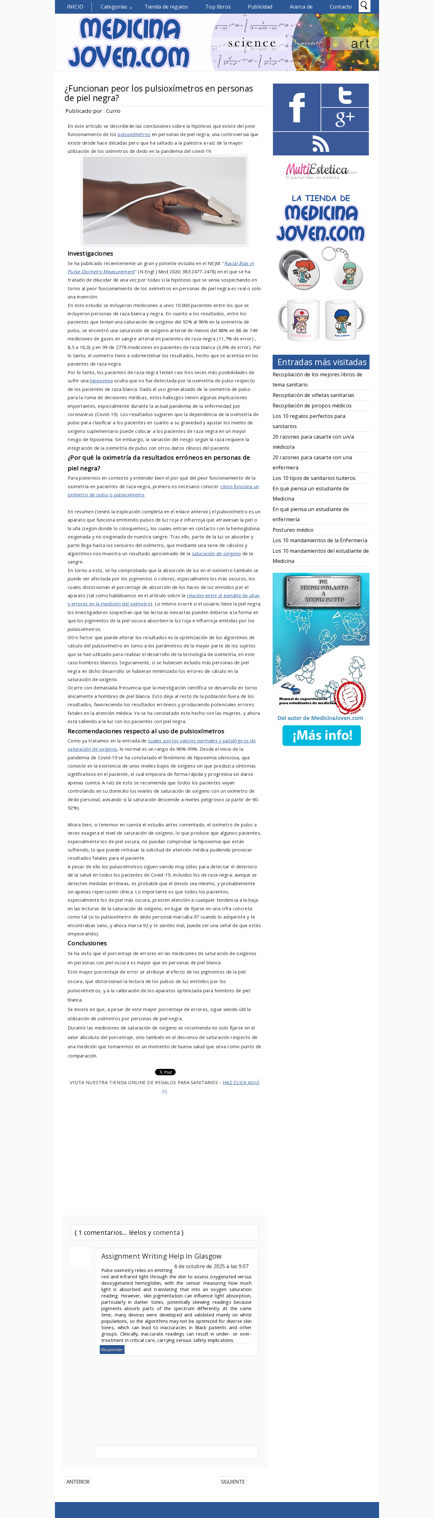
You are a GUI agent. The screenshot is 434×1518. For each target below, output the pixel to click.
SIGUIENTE (233, 1481)
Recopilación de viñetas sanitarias (313, 395)
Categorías (114, 6)
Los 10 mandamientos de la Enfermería (320, 540)
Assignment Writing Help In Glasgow (161, 1256)
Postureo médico (293, 529)
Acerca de (301, 6)
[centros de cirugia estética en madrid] (321, 182)
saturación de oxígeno (216, 553)
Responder (112, 1349)
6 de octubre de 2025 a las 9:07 (211, 1266)
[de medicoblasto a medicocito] (321, 747)
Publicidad (260, 6)
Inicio (75, 6)
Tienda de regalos (166, 6)
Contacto (341, 6)
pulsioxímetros (134, 134)
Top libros (218, 6)
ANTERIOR (77, 1481)
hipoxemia (101, 380)
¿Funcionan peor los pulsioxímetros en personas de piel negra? (158, 93)
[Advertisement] (164, 1151)
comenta (166, 1232)
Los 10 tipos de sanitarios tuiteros (314, 478)
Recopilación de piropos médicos (312, 405)
